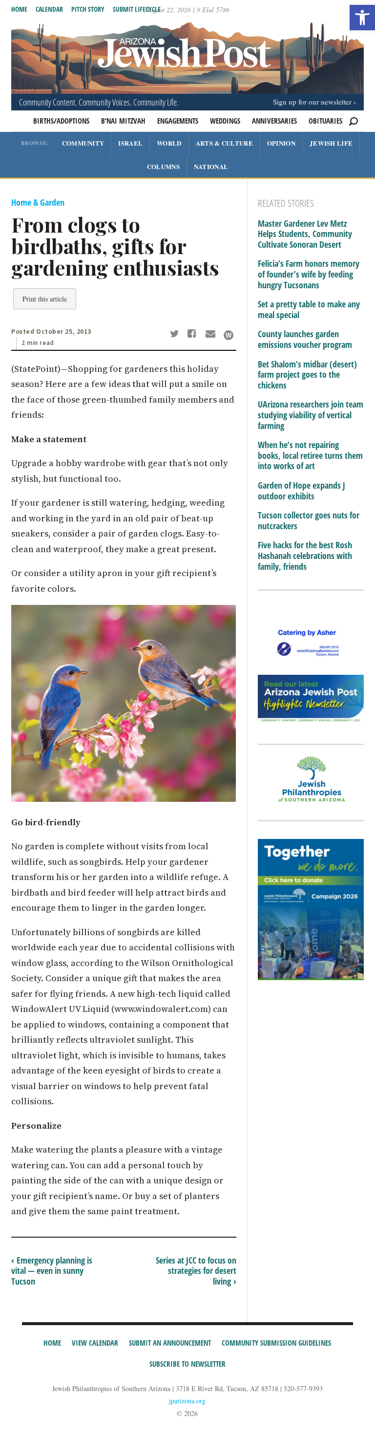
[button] (362, 17)
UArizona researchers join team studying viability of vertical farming (310, 415)
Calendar (49, 9)
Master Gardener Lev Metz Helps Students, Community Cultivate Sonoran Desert (305, 234)
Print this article (44, 298)
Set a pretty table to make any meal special (309, 309)
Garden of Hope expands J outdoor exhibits (301, 490)
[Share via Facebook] (194, 334)
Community (83, 143)
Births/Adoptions (61, 121)
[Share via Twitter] (176, 334)
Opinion (281, 143)
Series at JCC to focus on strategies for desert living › (196, 1270)
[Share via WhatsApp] (228, 335)
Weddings (225, 121)
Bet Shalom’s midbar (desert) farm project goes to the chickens (307, 375)
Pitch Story (87, 9)
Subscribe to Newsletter (187, 1364)
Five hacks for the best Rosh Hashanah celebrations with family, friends (305, 556)
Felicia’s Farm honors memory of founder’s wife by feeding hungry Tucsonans (308, 274)
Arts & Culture (224, 143)
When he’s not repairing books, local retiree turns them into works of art (310, 456)
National (211, 166)
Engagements (177, 121)
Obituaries (325, 121)
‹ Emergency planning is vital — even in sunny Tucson (51, 1270)
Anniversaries (274, 121)
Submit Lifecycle (137, 9)
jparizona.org (187, 1400)
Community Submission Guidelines (276, 1343)
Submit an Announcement (170, 1343)
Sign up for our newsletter (312, 102)
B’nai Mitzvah (123, 121)
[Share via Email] (212, 334)
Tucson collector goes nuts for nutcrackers (308, 520)
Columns (163, 166)
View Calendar (95, 1343)
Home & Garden (37, 202)
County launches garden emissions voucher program (305, 339)
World (169, 143)
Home (19, 9)
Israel (130, 143)
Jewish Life (331, 143)
